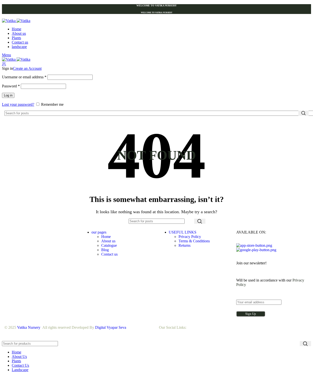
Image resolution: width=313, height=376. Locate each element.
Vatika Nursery (28, 327)
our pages (98, 232)
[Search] (303, 113)
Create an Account (27, 68)
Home (106, 237)
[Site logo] (9, 21)
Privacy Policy (190, 237)
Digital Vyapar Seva (110, 327)
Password (11, 86)
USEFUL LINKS (182, 232)
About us (108, 241)
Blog (105, 250)
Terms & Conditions (194, 241)
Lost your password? (18, 104)
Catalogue (109, 245)
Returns (184, 245)
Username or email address (24, 77)
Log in (8, 95)
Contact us (109, 254)
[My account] (4, 64)
